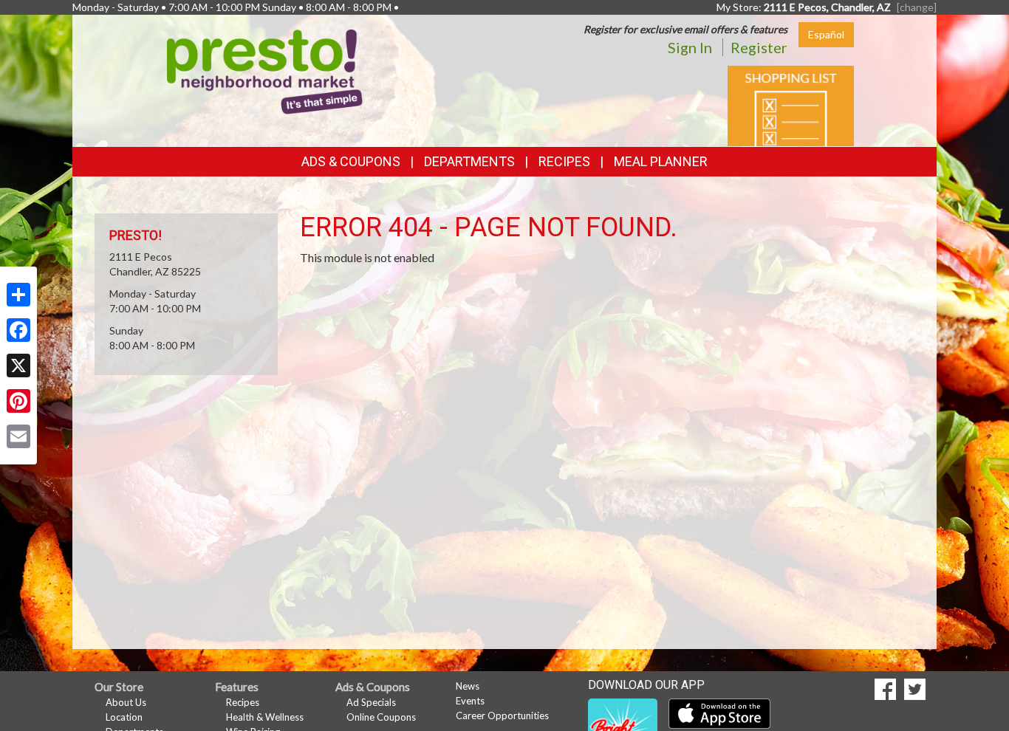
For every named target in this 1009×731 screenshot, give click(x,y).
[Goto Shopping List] (791, 104)
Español (826, 34)
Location (124, 717)
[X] (18, 365)
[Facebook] (18, 330)
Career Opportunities (502, 715)
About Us (126, 702)
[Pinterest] (18, 401)
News (467, 686)
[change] (917, 7)
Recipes (564, 161)
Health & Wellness (265, 717)
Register (759, 47)
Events (470, 701)
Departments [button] (469, 161)
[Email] (18, 436)
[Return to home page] (265, 70)
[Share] (18, 294)
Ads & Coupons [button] (350, 161)
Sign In (690, 47)
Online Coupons (381, 717)
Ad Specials (371, 702)
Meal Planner (661, 161)
